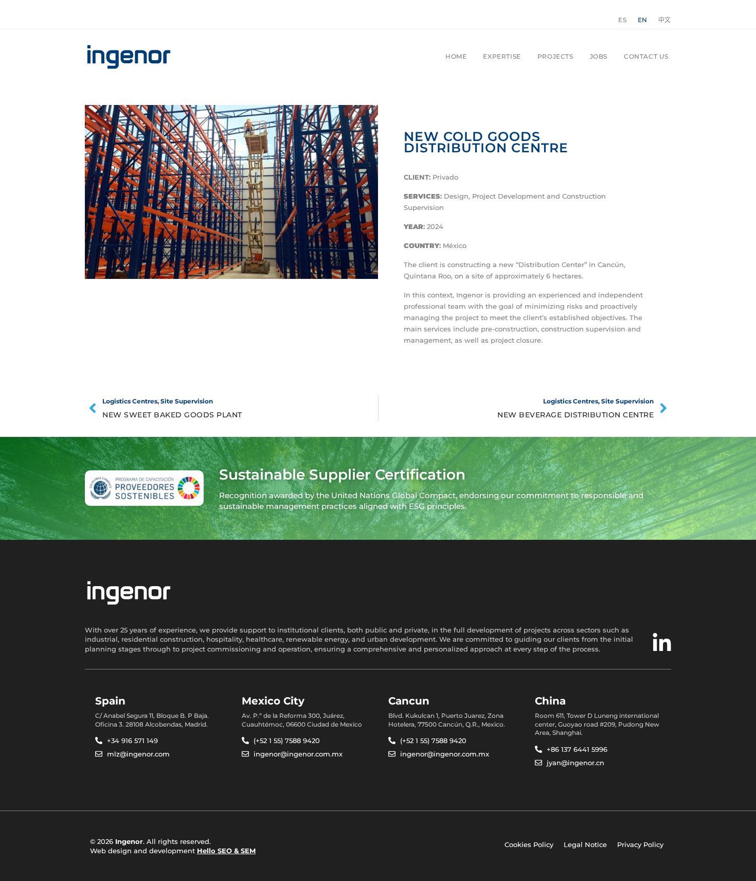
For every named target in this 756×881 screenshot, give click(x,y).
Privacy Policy (640, 844)
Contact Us (646, 56)
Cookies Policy (529, 844)
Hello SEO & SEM (226, 851)
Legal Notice (585, 844)
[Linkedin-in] (662, 643)
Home (455, 56)
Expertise (501, 56)
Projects (555, 56)
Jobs (598, 56)
